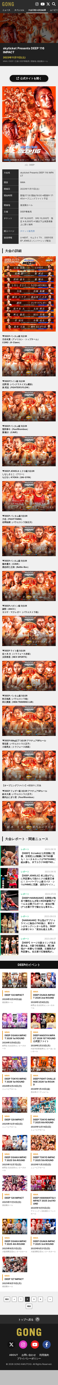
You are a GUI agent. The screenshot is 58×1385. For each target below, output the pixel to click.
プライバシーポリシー (29, 1358)
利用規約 (44, 1354)
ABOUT (13, 1354)
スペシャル (19, 10)
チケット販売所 (27, 231)
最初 (7, 1299)
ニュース (6, 10)
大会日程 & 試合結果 (37, 10)
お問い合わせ (29, 1354)
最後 (29, 1306)
